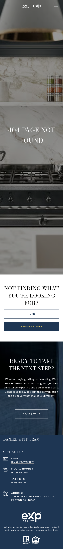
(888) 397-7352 (19, 482)
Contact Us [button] (31, 414)
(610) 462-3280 (19, 472)
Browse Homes (31, 326)
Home (31, 313)
